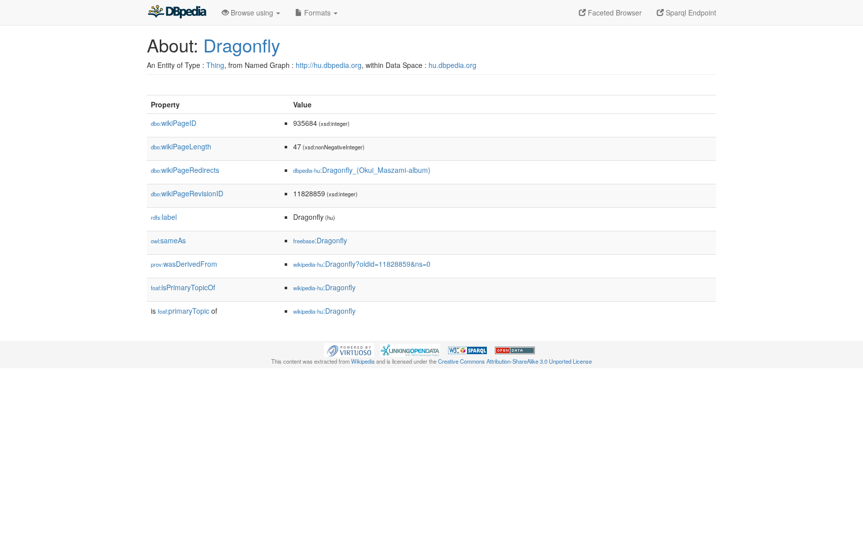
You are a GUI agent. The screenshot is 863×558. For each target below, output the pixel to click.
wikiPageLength (181, 146)
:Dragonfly (320, 240)
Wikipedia (363, 361)
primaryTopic (183, 311)
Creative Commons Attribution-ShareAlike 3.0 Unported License (515, 361)
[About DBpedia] (176, 12)
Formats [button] (317, 12)
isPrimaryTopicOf (183, 287)
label (164, 217)
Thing (215, 65)
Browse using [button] (252, 12)
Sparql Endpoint (690, 12)
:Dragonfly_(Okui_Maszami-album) (362, 170)
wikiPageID (173, 123)
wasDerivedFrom (184, 264)
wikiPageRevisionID (187, 193)
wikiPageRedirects (185, 170)
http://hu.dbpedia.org (329, 65)
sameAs (168, 240)
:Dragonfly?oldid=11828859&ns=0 (362, 264)
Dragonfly (241, 44)
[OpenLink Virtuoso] (349, 349)
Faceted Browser (614, 12)
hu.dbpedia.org (452, 65)
